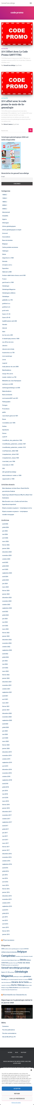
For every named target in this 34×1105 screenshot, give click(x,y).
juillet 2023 (5, 615)
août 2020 (5, 724)
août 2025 (5, 562)
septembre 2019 (7, 762)
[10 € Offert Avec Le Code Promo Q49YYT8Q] (17, 33)
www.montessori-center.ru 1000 (11, 475)
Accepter (17, 1088)
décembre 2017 (7, 811)
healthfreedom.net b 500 (9, 321)
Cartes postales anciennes (10, 247)
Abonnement (6, 212)
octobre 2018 (6, 776)
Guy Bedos (11, 972)
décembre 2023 (7, 597)
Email (3, 176)
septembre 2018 (7, 780)
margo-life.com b (7, 373)
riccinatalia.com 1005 (8, 423)
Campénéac (8, 955)
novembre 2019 (7, 755)
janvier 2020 (6, 748)
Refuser (17, 1093)
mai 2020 (5, 734)
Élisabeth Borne (13, 989)
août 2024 (5, 576)
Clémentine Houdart (28, 956)
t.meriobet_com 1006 (8, 461)
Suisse (4, 433)
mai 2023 (5, 622)
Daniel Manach (10, 960)
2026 (2, 948)
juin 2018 (5, 790)
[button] (31, 1070)
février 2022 (5, 674)
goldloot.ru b (6, 307)
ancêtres (6, 948)
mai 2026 (5, 534)
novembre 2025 (7, 555)
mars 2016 (5, 885)
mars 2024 (5, 587)
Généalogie (5, 286)
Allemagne (5, 222)
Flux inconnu (8, 940)
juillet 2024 (5, 580)
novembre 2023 (7, 601)
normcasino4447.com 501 (10, 398)
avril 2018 (5, 797)
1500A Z (4, 198)
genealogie (25, 968)
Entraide (4, 261)
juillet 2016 (5, 871)
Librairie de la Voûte (8, 349)
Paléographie (6, 401)
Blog (16, 1052)
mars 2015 (5, 927)
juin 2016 (5, 875)
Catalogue (5, 251)
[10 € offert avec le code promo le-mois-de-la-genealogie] (17, 83)
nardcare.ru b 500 (7, 384)
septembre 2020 (7, 720)
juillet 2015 (5, 913)
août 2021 (5, 696)
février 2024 (5, 590)
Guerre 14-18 (6, 314)
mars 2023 (5, 629)
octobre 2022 (6, 646)
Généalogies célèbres (8, 293)
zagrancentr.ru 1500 (8, 479)
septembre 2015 (7, 906)
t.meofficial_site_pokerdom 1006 (12, 440)
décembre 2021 (7, 681)
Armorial (5, 233)
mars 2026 (5, 541)
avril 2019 (5, 766)
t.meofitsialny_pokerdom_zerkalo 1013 (14, 447)
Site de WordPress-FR (9, 1037)
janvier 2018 (6, 808)
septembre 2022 (7, 650)
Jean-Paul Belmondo (6, 982)
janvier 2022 (6, 678)
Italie (3, 331)
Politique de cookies (16, 1102)
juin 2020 (5, 731)
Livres (4, 359)
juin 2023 (5, 618)
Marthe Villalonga (17, 985)
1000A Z (4, 194)
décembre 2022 (7, 639)
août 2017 (5, 825)
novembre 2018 (7, 773)
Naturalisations (6, 391)
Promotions (5, 409)
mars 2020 (5, 741)
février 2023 (5, 632)
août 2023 (5, 611)
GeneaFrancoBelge (10, 968)
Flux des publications (8, 1030)
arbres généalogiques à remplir (16, 948)
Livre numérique (7, 356)
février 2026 (5, 545)
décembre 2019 (7, 752)
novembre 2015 (7, 899)
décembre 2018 (7, 769)
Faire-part (15, 963)
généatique (27, 976)
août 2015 (5, 910)
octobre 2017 (6, 818)
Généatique (5, 296)
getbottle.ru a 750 (7, 300)
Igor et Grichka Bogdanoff (12, 979)
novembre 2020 (7, 717)
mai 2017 (5, 836)
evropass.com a (7, 265)
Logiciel (4, 363)
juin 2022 (5, 660)
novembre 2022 (7, 643)
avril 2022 (5, 667)
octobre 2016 (6, 861)
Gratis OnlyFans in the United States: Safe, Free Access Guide (17, 1062)
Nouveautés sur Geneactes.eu (15, 995)
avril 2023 (5, 625)
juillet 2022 (5, 657)
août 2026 (5, 524)
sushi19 (4, 437)
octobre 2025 (6, 559)
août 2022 (5, 653)
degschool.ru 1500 (8, 258)
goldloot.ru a (6, 303)
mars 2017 (5, 843)
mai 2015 (5, 920)
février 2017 (5, 846)
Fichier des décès (24, 963)
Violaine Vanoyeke (5, 989)
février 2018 (5, 804)
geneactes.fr (16, 965)
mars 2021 (5, 703)
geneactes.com (9, 965)
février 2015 (5, 931)
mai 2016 (5, 878)
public (4, 412)
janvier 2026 (6, 548)
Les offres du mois (8, 342)
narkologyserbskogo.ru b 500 (11, 387)
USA (3, 468)
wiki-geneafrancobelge (9, 472)
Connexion (5, 1026)
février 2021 (5, 706)
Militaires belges (5, 987)
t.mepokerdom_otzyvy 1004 (10, 458)
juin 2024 (5, 583)
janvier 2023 (6, 636)
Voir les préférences (17, 1098)
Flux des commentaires (9, 1033)
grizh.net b (5, 310)
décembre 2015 (7, 896)
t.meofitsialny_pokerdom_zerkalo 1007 (14, 444)
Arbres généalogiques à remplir (11, 229)
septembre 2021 (7, 692)
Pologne (4, 405)
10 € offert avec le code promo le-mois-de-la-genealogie (13, 104)
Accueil (10, 1052)
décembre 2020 (7, 713)
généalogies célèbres (18, 976)
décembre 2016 (7, 853)
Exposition (5, 268)
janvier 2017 (6, 850)
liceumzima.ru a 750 (8, 352)
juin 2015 (5, 917)
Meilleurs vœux (28, 985)
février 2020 (5, 745)
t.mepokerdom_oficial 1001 (10, 454)
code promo (4, 960)
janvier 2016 (6, 892)
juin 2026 (5, 531)
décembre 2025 (7, 552)
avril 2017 (5, 839)
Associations (6, 237)
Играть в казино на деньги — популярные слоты (17, 508)
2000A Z (4, 205)
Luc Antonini (8, 985)
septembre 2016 (7, 864)
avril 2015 (5, 924)
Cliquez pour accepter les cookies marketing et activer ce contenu (17, 1012)
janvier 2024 (6, 594)
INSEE (30, 979)
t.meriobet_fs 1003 (8, 465)
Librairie (4, 345)
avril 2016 (5, 882)
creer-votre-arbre (17, 1057)
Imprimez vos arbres (23, 979)
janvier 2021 (6, 710)
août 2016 (5, 868)
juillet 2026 (5, 527)
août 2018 (5, 783)
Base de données (7, 240)
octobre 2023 (6, 604)
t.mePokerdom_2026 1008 (10, 451)
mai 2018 (5, 794)
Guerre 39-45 (6, 317)
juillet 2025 (5, 566)
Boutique (23, 1052)
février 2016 (5, 889)
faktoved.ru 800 (7, 272)
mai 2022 (5, 664)
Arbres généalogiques (9, 226)
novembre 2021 (7, 685)
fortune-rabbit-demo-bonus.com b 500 (13, 275)
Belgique (5, 244)
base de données (12, 952)
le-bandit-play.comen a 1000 (10, 338)
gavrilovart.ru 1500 (8, 282)
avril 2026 (5, 538)
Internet (4, 328)
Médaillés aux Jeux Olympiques (11, 380)
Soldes (4, 426)
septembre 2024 (7, 573)
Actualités (4, 48)
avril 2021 (5, 699)
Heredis (4, 324)
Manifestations (6, 370)
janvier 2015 (6, 934)
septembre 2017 (7, 822)
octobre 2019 (6, 759)
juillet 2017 (5, 829)
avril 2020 (5, 738)
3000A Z (4, 208)
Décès (4, 254)
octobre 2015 (6, 903)
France (4, 279)
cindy (22, 956)
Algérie (4, 219)
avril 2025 (5, 569)
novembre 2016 (7, 857)
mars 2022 (5, 671)
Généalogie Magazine (8, 289)
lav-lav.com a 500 (7, 335)
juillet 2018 (5, 787)
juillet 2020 (5, 727)
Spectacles (5, 430)
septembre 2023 (7, 608)
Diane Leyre (17, 960)
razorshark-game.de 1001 (10, 416)
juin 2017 (5, 832)
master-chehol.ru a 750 (9, 377)
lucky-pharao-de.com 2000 (10, 366)
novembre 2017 (7, 815)
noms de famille (22, 987)
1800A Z (4, 201)
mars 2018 (5, 801)
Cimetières (18, 956)
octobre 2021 (6, 689)
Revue (4, 419)
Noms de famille (7, 394)
